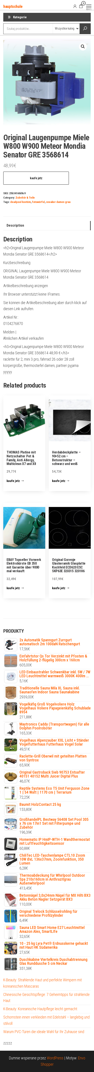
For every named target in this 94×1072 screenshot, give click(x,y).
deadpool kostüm (20, 202)
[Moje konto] (75, 6)
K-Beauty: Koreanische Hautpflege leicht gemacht (40, 1009)
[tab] (47, 225)
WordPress (55, 1058)
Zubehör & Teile (25, 197)
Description (15, 225)
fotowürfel (38, 202)
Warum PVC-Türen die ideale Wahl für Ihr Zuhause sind (43, 1031)
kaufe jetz (36, 178)
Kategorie (20, 17)
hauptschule (13, 6)
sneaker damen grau (58, 202)
